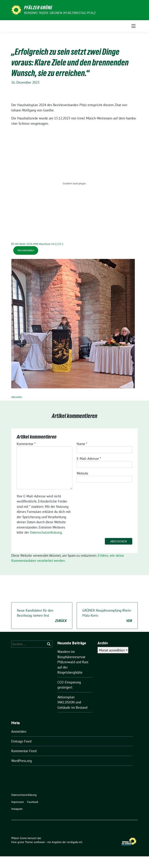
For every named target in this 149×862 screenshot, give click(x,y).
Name (82, 444)
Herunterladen (25, 250)
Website (82, 473)
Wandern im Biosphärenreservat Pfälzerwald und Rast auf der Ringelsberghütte (72, 662)
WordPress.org (21, 761)
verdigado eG (74, 842)
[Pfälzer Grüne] (16, 9)
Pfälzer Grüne (38, 7)
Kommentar (26, 444)
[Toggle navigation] (133, 26)
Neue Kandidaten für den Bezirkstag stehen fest (42, 615)
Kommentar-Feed (24, 751)
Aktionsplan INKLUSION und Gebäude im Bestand (72, 702)
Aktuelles (16, 397)
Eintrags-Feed (21, 741)
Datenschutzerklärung (46, 532)
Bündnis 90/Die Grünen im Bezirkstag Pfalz (60, 13)
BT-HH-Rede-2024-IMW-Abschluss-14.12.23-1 (37, 244)
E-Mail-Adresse (89, 458)
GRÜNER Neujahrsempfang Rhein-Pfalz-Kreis (107, 615)
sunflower (39, 842)
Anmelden (18, 731)
